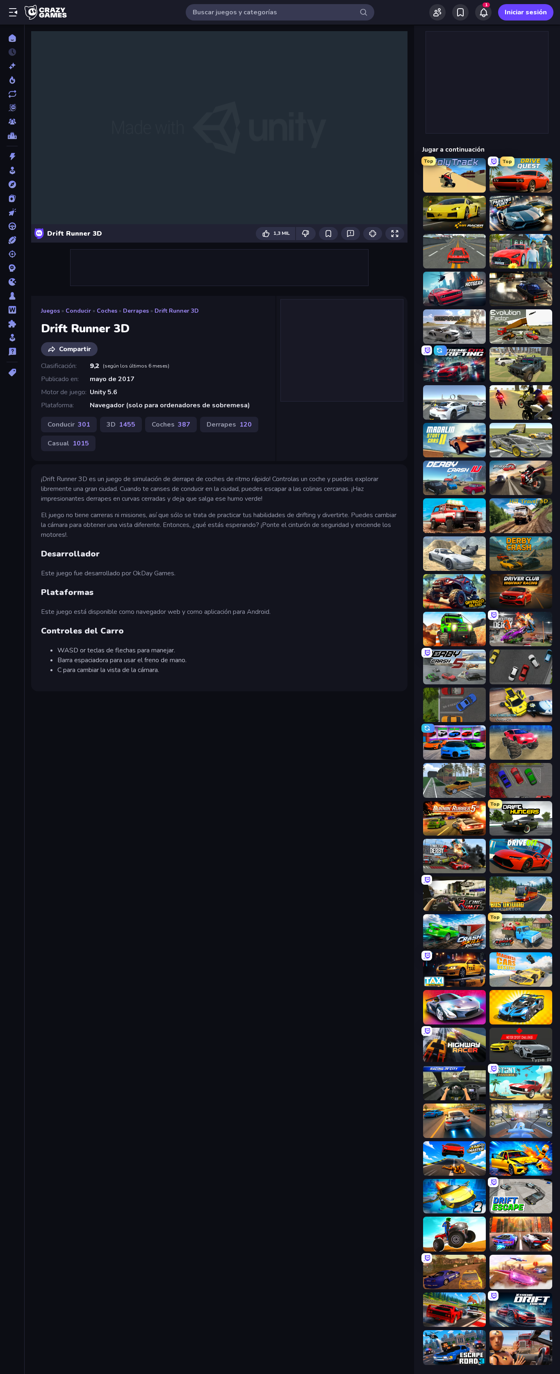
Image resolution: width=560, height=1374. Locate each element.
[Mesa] (12, 296)
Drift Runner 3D (177, 311)
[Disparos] (12, 254)
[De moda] (12, 80)
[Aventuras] (12, 184)
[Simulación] (12, 338)
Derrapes (136, 311)
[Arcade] (12, 170)
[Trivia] (12, 352)
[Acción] (12, 157)
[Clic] (12, 212)
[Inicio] (12, 38)
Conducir (78, 311)
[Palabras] (12, 310)
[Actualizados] (12, 94)
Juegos (50, 311)
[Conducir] (12, 226)
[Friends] (437, 12)
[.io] (12, 282)
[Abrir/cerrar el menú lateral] (13, 12)
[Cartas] (12, 198)
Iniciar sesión (526, 12)
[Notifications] (483, 12)
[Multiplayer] (12, 122)
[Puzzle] (12, 324)
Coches (107, 311)
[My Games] (460, 12)
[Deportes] (12, 240)
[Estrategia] (12, 268)
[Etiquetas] (12, 372)
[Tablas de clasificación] (12, 136)
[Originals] (12, 108)
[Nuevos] (12, 66)
